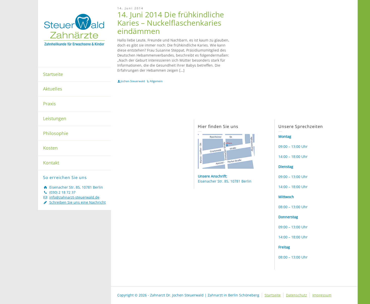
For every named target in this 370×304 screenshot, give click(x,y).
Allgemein (156, 81)
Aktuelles (52, 89)
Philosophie (55, 133)
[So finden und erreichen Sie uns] (226, 151)
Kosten (50, 148)
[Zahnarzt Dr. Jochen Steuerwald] (74, 29)
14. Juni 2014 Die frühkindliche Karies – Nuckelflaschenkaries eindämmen (170, 22)
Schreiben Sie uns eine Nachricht (77, 202)
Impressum (321, 295)
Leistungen (54, 118)
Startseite (53, 74)
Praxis (49, 104)
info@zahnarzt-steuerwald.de (74, 197)
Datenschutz (296, 295)
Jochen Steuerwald (133, 81)
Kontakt (51, 163)
